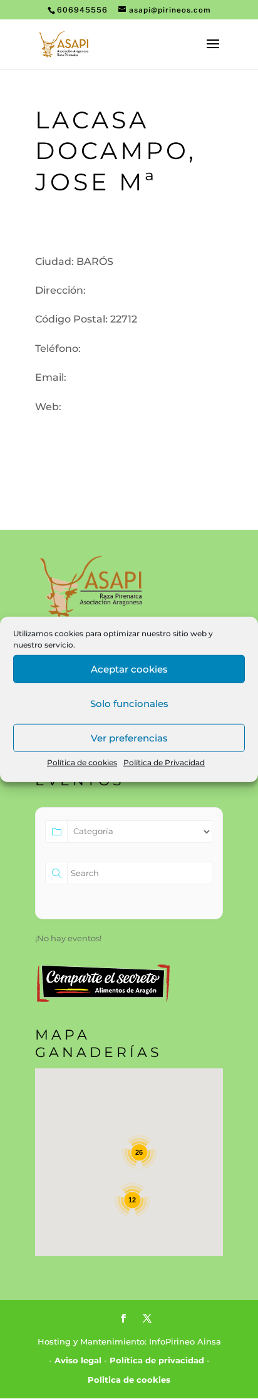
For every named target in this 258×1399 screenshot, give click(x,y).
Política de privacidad (157, 1360)
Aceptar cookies (129, 668)
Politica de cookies (129, 1380)
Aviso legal (77, 1360)
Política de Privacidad (164, 762)
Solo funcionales (129, 703)
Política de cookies (82, 762)
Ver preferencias (129, 737)
